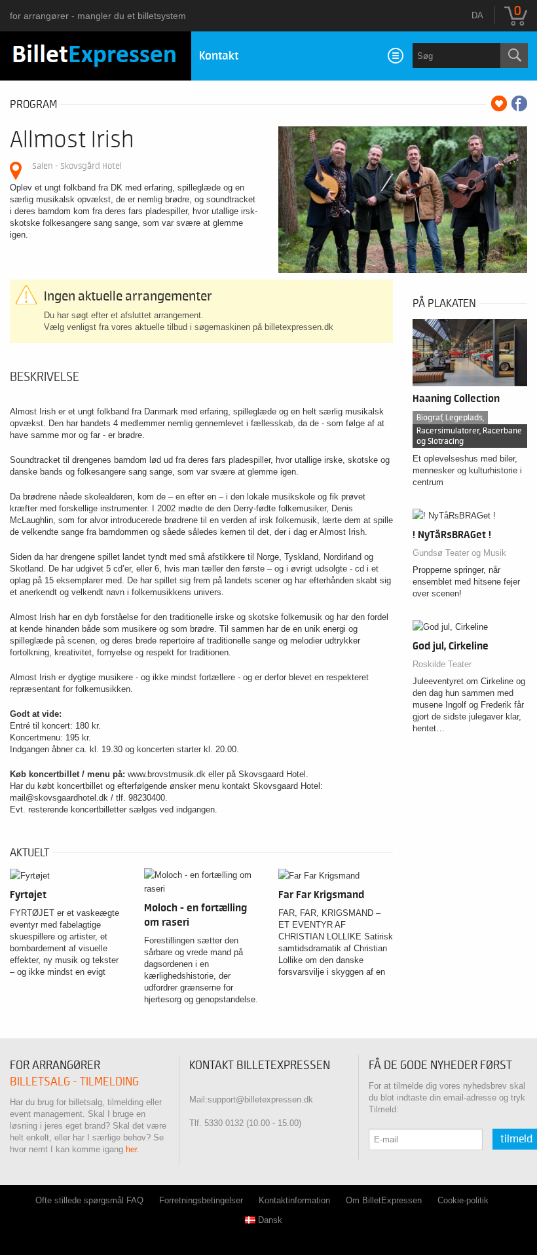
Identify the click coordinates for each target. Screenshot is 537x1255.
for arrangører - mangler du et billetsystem (98, 15)
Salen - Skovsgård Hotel (77, 166)
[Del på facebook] (519, 103)
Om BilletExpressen (384, 1200)
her (131, 1149)
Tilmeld (516, 1139)
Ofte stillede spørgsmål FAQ (89, 1200)
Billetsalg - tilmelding (74, 1082)
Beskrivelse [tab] (44, 377)
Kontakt (218, 56)
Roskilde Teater (442, 664)
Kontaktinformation (294, 1200)
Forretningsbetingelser (201, 1200)
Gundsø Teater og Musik (459, 553)
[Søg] (514, 55)
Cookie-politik (463, 1200)
